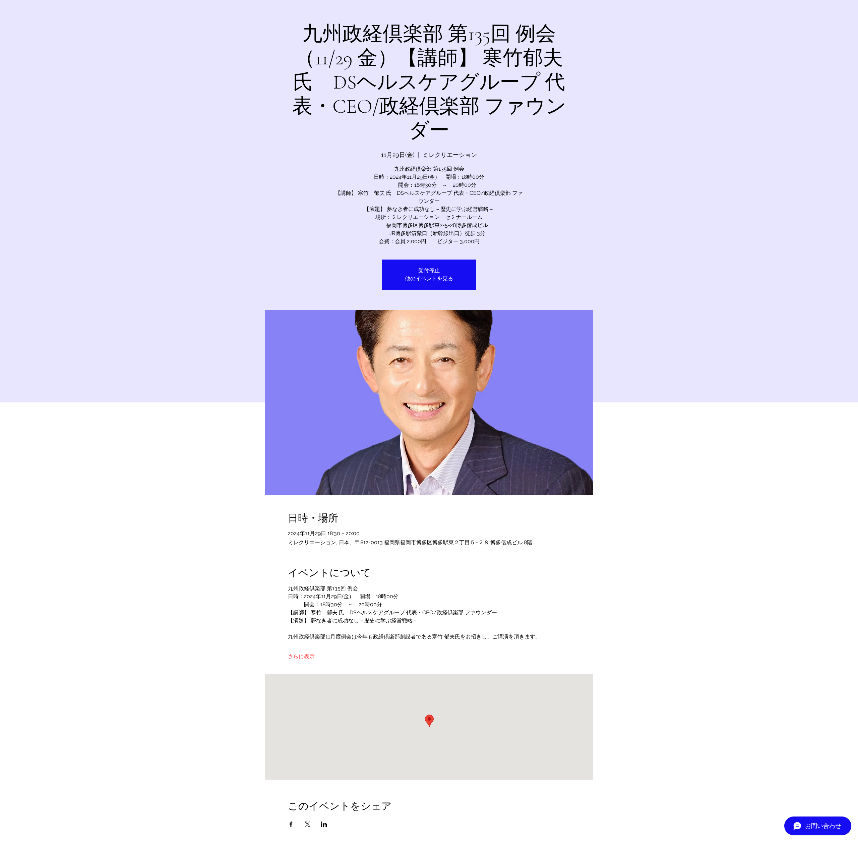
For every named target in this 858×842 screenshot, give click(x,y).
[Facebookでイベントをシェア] (291, 824)
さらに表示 (301, 656)
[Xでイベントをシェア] (307, 824)
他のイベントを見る (429, 278)
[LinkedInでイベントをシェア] (324, 824)
